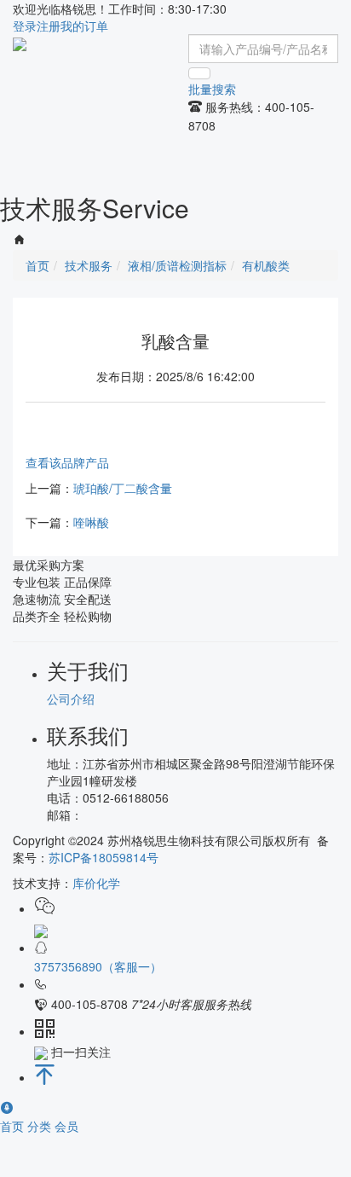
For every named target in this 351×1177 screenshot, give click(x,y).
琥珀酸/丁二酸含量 (122, 487)
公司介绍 (71, 698)
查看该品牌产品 (67, 462)
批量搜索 (212, 88)
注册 (48, 25)
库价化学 (96, 882)
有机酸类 (266, 265)
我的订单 (84, 25)
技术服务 (88, 265)
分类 (41, 1125)
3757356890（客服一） (98, 966)
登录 (25, 25)
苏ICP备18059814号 (103, 857)
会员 (66, 1125)
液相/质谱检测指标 (177, 265)
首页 (13, 1125)
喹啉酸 (91, 522)
